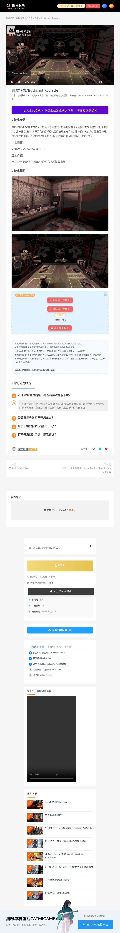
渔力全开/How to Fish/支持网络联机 (49, 664)
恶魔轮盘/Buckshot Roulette (35, 90)
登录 (71, 510)
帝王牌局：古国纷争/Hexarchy (47, 670)
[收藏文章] (93, 449)
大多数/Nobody (53, 815)
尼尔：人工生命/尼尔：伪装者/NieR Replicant (69, 867)
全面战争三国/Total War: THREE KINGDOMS (68, 828)
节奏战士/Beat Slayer (19, 468)
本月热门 (68, 646)
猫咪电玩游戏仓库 (24, 18)
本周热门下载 (54, 646)
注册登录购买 (61, 328)
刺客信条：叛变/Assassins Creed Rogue (66, 841)
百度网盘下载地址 (60, 300)
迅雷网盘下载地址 (60, 309)
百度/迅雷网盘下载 (62, 630)
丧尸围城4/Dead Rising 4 (58, 880)
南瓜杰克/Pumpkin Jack (57, 893)
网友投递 (21, 96)
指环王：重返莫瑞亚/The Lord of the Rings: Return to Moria (86, 470)
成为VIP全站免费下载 (73, 6)
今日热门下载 (37, 646)
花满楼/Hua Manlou (42, 658)
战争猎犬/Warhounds (42, 675)
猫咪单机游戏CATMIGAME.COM (36, 919)
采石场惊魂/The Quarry (57, 802)
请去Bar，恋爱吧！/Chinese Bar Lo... (49, 653)
